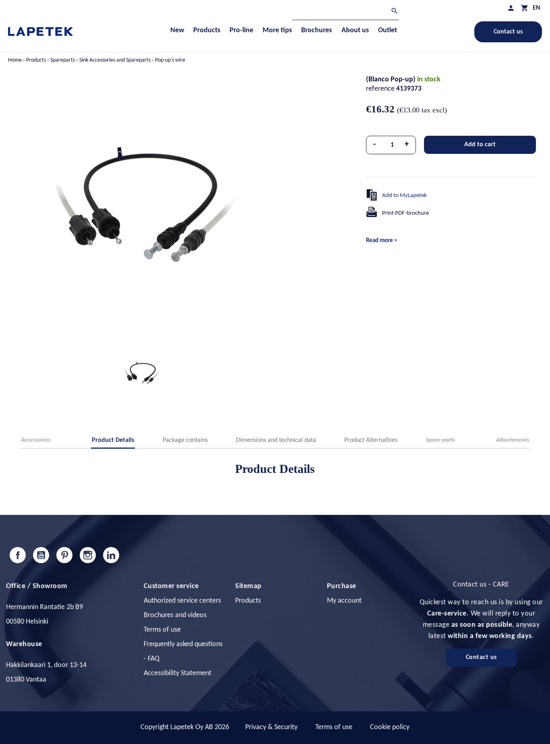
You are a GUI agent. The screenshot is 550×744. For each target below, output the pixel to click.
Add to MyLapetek (404, 196)
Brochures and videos (175, 615)
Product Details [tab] (113, 440)
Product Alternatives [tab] (370, 440)
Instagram (88, 555)
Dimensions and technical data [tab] (276, 440)
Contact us (508, 32)
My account (344, 601)
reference (380, 89)
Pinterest (64, 555)
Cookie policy (389, 727)
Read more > (381, 241)
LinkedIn (111, 555)
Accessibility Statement (177, 673)
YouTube (41, 555)
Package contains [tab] (185, 440)
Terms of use (162, 630)
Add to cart (480, 144)
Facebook (18, 555)
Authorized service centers (182, 601)
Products (248, 601)
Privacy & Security (271, 727)
